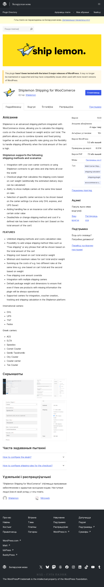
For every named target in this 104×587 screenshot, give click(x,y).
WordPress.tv (61, 531)
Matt (6, 545)
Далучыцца (85, 517)
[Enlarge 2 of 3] (63, 382)
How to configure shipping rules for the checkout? (28, 465)
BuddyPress (10, 555)
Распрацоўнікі (60, 527)
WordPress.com (12, 540)
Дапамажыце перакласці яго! (76, 20)
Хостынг (7, 527)
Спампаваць (93, 92)
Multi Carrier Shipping (93, 166)
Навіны (6, 522)
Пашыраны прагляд (82, 190)
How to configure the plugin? (17, 457)
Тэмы (31, 522)
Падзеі (82, 522)
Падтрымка (95, 107)
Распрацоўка (66, 107)
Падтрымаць (87, 527)
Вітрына (32, 517)
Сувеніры (85, 531)
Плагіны (32, 527)
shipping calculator (92, 172)
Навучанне (59, 517)
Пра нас (7, 517)
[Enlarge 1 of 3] (30, 382)
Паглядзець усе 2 (93, 160)
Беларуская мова (18, 567)
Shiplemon (31, 95)
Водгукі (31, 107)
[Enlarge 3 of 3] (63, 403)
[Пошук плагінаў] (31, 29)
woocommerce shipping (93, 183)
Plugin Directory (10, 12)
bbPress (8, 550)
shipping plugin (94, 177)
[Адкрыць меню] (99, 4)
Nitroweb (45, 498)
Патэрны (32, 531)
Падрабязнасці (13, 107)
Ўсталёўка (47, 107)
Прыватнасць (10, 531)
